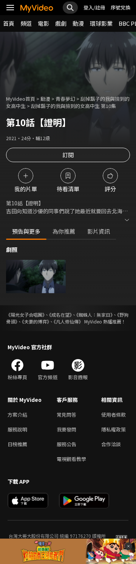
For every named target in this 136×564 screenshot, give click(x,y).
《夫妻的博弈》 (35, 321)
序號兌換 (120, 7)
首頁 (8, 23)
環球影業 (101, 23)
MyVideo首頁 (20, 98)
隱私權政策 (113, 429)
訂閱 (68, 155)
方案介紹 (17, 414)
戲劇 (60, 23)
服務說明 (17, 429)
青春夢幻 (65, 98)
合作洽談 (111, 444)
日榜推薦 (17, 444)
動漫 (78, 23)
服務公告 (66, 444)
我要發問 (66, 429)
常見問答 (66, 414)
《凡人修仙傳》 (68, 321)
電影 (43, 23)
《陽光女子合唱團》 (25, 314)
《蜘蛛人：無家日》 (94, 314)
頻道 (26, 23)
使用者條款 (113, 414)
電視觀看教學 (71, 458)
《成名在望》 (60, 314)
